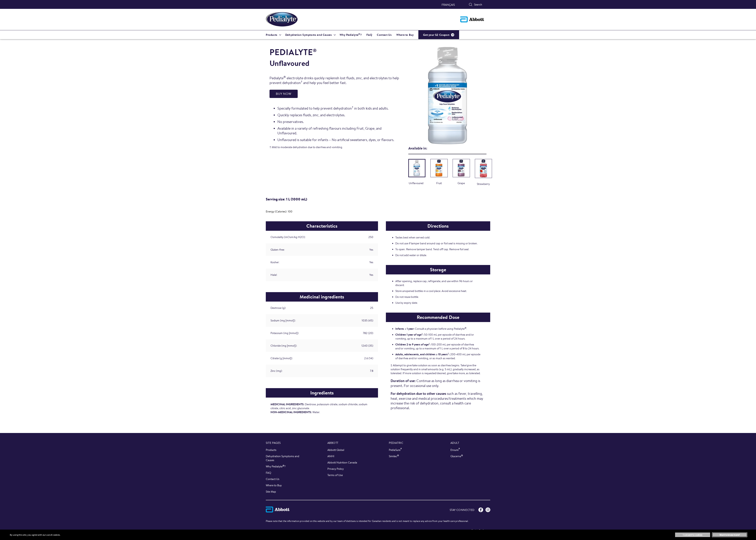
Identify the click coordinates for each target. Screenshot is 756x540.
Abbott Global (335, 450)
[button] (470, 4)
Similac (394, 456)
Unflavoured (416, 183)
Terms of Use (335, 475)
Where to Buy (274, 485)
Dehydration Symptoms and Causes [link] (308, 35)
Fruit (439, 183)
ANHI (330, 456)
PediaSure (395, 450)
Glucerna (456, 456)
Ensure (455, 450)
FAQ (268, 472)
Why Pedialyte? (276, 466)
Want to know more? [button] (730, 534)
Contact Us (272, 479)
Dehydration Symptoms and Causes (282, 458)
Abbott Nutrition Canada (342, 462)
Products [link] (271, 35)
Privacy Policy (335, 469)
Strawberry (483, 184)
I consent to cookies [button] (692, 534)
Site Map (271, 491)
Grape (461, 183)
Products (271, 450)
